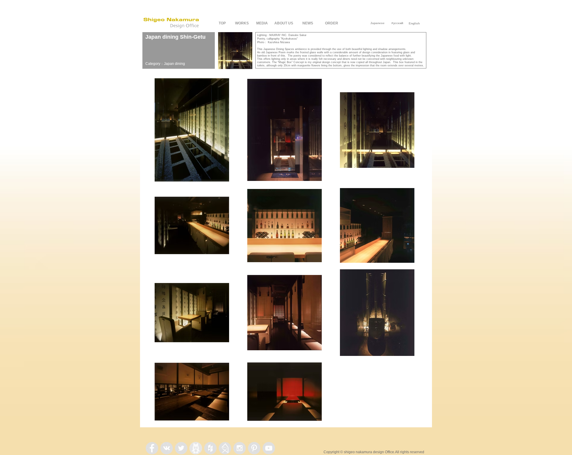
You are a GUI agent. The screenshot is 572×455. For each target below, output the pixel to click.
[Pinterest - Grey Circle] (254, 448)
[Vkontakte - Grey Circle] (166, 448)
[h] (225, 448)
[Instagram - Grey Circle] (239, 448)
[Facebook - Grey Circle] (152, 448)
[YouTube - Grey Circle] (268, 448)
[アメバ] (195, 448)
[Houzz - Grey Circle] (210, 448)
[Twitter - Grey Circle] (181, 448)
